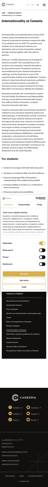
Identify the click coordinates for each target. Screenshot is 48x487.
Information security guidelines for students (23, 334)
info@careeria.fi (7, 443)
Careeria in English (14, 13)
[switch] (42, 250)
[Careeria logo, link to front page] (8, 5)
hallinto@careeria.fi (8, 446)
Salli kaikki (24, 274)
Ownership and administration (17, 301)
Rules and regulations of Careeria (18, 322)
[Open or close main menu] (44, 5)
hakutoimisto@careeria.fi (10, 455)
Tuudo (8, 317)
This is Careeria (12, 309)
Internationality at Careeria (16, 330)
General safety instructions (16, 346)
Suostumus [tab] (8, 205)
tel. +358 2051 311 (7, 440)
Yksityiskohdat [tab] (24, 205)
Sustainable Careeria (14, 305)
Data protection (10, 476)
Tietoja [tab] (39, 205)
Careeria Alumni (12, 342)
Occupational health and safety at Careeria (22, 351)
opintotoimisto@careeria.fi (10, 464)
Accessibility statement (35, 476)
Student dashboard (13, 338)
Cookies (21, 476)
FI (27, 4)
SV (32, 4)
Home (3, 13)
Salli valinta (24, 280)
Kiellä (24, 287)
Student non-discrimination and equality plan (23, 313)
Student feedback (12, 326)
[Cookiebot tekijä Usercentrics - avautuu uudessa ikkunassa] (35, 198)
